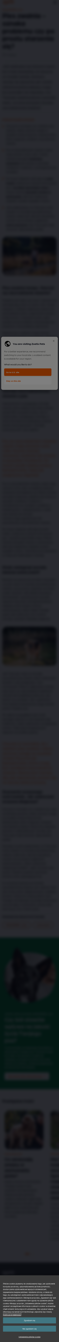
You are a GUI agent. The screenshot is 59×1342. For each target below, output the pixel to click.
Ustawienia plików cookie (29, 1337)
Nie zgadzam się (29, 1329)
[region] (29, 1308)
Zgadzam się (29, 1320)
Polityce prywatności (12, 1314)
